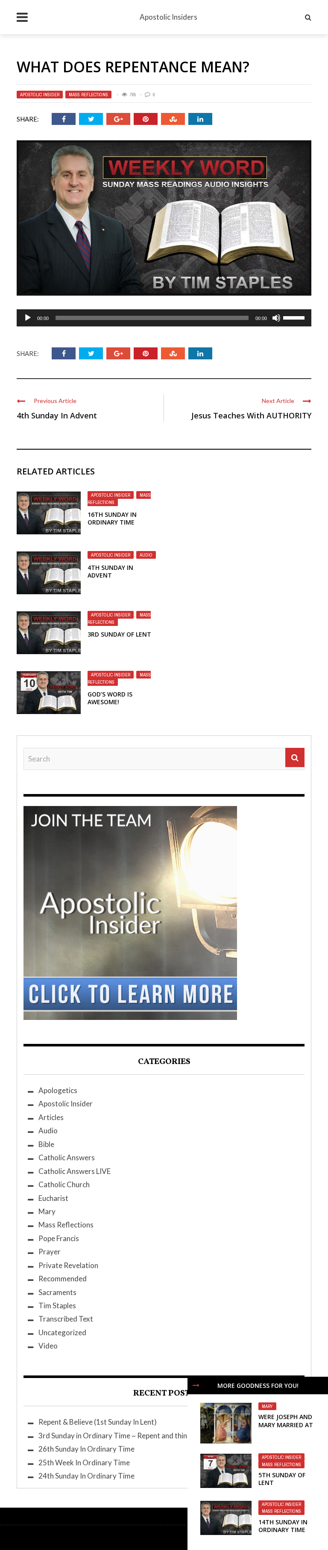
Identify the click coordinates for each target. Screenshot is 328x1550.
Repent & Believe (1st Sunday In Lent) (97, 1421)
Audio (146, 555)
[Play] (27, 318)
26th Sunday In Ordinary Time (86, 1448)
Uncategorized (62, 1332)
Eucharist (53, 1198)
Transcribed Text (65, 1318)
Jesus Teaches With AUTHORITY (251, 415)
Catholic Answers (66, 1157)
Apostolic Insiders (168, 16)
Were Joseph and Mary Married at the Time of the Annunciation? (285, 1428)
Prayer (49, 1251)
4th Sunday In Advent (57, 415)
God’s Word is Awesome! (110, 698)
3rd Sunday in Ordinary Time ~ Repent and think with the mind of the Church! (160, 1435)
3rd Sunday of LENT (119, 634)
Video (48, 1345)
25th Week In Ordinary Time (84, 1462)
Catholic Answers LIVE (74, 1171)
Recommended (62, 1278)
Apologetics (57, 1090)
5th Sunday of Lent (281, 1479)
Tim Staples (57, 1305)
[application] (164, 317)
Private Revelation (68, 1265)
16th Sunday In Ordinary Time (112, 518)
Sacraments (57, 1292)
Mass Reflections (88, 95)
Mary (267, 1406)
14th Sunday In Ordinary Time (283, 1526)
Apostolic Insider (39, 95)
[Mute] (276, 318)
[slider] (295, 317)
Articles (51, 1117)
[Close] (196, 1385)
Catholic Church (64, 1184)
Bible (46, 1144)
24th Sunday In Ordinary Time (86, 1475)
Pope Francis (58, 1238)
